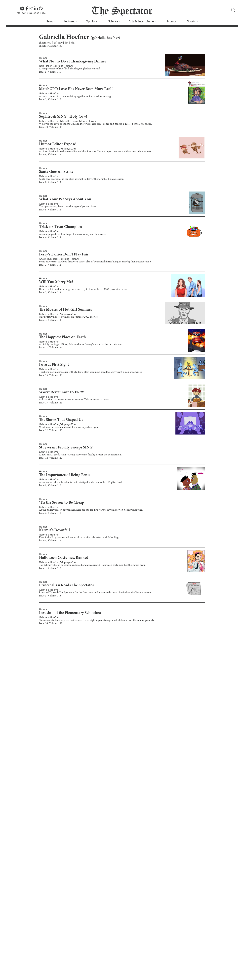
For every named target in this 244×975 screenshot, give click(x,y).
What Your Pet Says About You (65, 199)
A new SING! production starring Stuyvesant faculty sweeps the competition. (80, 454)
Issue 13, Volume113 (50, 402)
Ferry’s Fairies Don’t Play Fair (64, 255)
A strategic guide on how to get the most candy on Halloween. (72, 234)
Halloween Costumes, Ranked (63, 558)
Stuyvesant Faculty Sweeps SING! (66, 448)
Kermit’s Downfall (54, 530)
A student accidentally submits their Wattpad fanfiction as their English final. (80, 482)
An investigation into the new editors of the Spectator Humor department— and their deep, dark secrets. (95, 151)
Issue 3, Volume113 (50, 595)
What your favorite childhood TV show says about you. (69, 427)
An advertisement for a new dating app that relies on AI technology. (75, 96)
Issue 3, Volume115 (50, 99)
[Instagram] (31, 8)
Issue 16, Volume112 (50, 623)
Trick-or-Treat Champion (60, 227)
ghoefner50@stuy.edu (50, 46)
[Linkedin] (36, 8)
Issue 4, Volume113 (50, 568)
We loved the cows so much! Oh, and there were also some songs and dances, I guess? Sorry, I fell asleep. (95, 124)
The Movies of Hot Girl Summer (65, 310)
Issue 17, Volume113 (50, 347)
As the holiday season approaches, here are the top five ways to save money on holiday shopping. (91, 510)
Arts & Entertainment (143, 21)
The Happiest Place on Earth (62, 337)
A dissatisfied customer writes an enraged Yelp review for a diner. (74, 399)
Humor (171, 21)
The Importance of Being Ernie (64, 475)
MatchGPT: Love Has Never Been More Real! (76, 89)
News (49, 21)
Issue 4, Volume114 (50, 237)
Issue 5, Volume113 (50, 540)
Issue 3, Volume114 (50, 265)
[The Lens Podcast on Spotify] (22, 8)
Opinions (92, 21)
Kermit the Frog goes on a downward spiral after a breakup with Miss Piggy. (79, 537)
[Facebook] (27, 8)
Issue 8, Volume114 (50, 182)
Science (113, 21)
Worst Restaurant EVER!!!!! (62, 392)
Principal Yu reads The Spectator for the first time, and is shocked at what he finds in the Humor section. (95, 592)
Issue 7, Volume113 (50, 513)
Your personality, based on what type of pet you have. (68, 206)
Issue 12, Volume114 (50, 127)
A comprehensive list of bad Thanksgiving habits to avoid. (70, 68)
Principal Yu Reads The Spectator (66, 585)
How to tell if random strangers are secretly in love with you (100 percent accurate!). (84, 289)
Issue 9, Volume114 (50, 154)
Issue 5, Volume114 (50, 209)
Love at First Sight (54, 365)
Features (69, 21)
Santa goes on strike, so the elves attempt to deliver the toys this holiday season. (81, 179)
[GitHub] (41, 8)
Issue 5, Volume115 (50, 72)
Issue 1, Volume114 (50, 320)
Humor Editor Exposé (57, 144)
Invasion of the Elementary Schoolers (70, 613)
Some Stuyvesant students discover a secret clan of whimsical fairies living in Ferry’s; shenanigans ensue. (95, 261)
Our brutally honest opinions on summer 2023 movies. (68, 317)
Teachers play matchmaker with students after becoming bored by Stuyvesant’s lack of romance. (90, 372)
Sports (191, 21)
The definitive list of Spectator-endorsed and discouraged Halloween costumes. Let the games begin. (92, 565)
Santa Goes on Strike (56, 172)
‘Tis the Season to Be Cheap (61, 503)
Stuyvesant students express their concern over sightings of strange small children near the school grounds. (96, 620)
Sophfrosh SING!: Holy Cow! (63, 117)
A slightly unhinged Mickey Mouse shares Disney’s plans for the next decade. (80, 344)
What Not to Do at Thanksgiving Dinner (72, 62)
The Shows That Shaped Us (61, 420)
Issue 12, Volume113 (50, 430)
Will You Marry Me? (56, 282)
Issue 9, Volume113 (50, 485)
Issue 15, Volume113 (50, 375)
